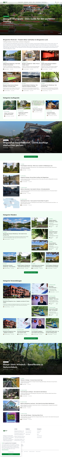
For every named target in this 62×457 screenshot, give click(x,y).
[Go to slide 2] (59, 33)
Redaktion (28, 429)
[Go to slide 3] (60, 33)
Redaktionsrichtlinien (32, 451)
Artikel (15, 429)
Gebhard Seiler (28, 434)
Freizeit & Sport (44, 2)
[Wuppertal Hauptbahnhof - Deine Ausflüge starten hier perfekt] (31, 137)
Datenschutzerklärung (5, 449)
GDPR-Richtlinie (26, 451)
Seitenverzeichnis (38, 451)
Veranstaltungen (38, 2)
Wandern (30, 2)
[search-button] (55, 2)
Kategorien (39, 429)
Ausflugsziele (26, 2)
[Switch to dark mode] (58, 2)
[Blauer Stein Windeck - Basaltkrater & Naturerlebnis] (31, 359)
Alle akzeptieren (11, 454)
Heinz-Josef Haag (5, 147)
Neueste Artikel (20, 2)
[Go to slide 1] (58, 33)
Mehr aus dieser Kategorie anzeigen (30, 156)
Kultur (34, 2)
